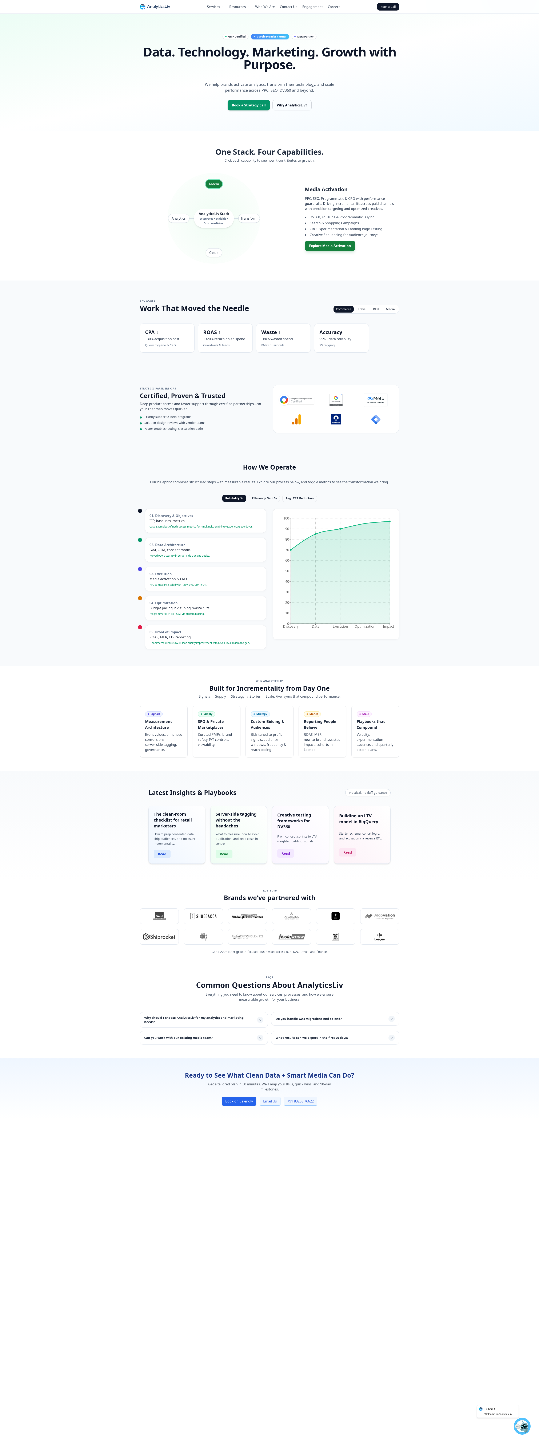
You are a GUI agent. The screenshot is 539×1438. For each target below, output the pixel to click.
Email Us (270, 1101)
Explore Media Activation (330, 245)
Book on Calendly (239, 1101)
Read (162, 854)
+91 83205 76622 (300, 1101)
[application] (336, 574)
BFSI (376, 309)
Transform (249, 218)
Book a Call (388, 7)
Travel (362, 309)
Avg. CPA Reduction (300, 498)
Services (213, 6)
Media (214, 184)
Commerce (343, 309)
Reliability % (234, 498)
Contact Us (288, 6)
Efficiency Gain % (264, 498)
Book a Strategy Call (249, 105)
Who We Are (265, 6)
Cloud (214, 252)
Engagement (312, 6)
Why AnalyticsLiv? (292, 105)
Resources (237, 6)
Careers (334, 6)
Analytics (179, 218)
